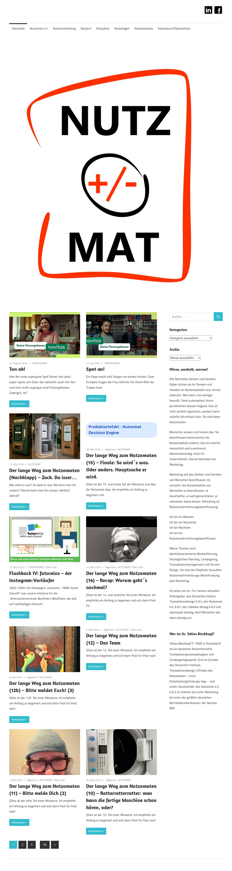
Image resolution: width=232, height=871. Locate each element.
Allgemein (110, 449)
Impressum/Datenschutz (174, 28)
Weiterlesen (18, 404)
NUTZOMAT (34, 464)
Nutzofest (102, 28)
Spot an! (95, 369)
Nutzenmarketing (64, 28)
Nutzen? (86, 28)
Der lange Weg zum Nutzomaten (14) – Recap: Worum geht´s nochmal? (121, 580)
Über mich (51, 567)
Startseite (18, 28)
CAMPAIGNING (39, 363)
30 (45, 844)
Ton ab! (17, 369)
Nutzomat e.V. (39, 28)
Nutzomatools (143, 28)
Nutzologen (122, 28)
